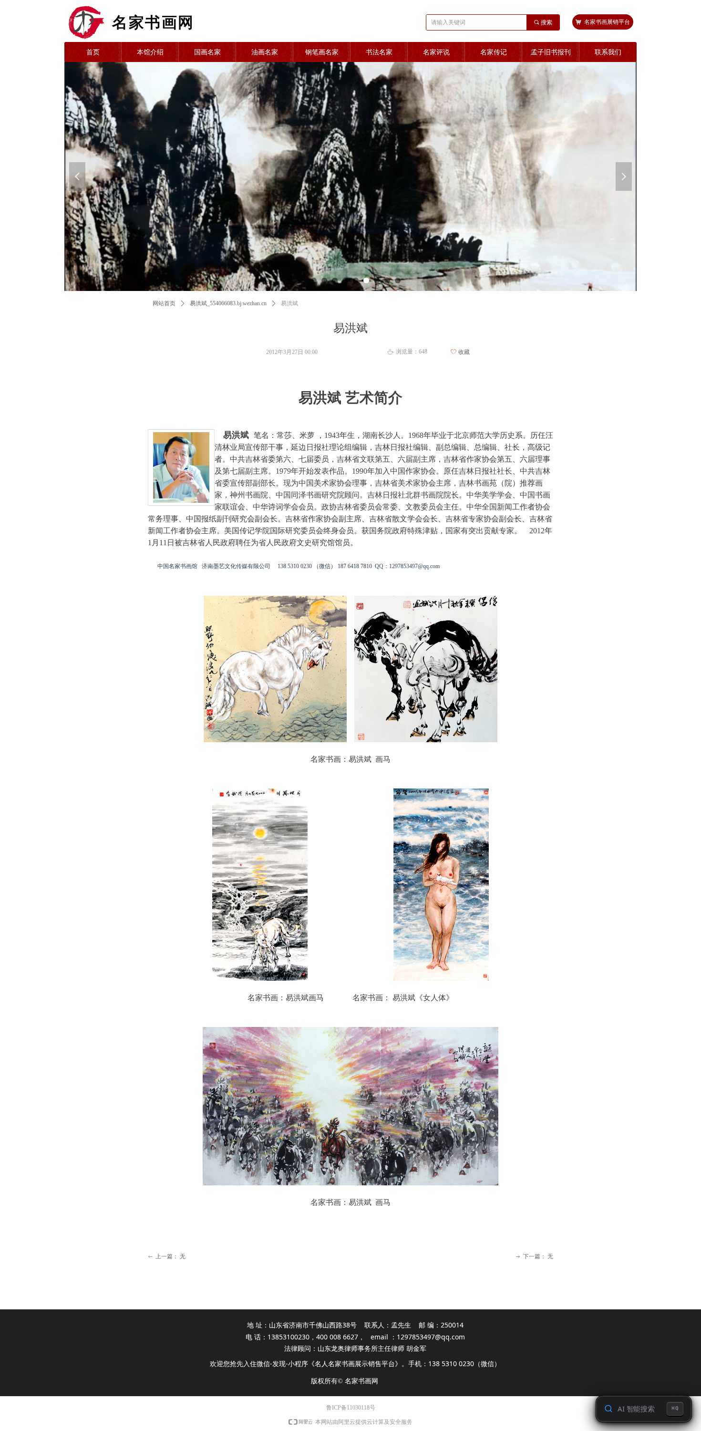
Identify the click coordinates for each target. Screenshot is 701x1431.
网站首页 (164, 303)
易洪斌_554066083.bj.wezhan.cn (228, 303)
